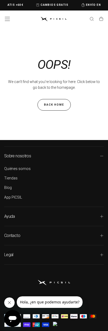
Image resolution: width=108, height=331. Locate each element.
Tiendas (11, 178)
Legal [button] (8, 254)
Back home (54, 104)
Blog (8, 187)
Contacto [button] (12, 235)
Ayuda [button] (9, 216)
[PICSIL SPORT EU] (54, 282)
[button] (7, 19)
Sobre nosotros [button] (17, 155)
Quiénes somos (17, 169)
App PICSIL (13, 197)
